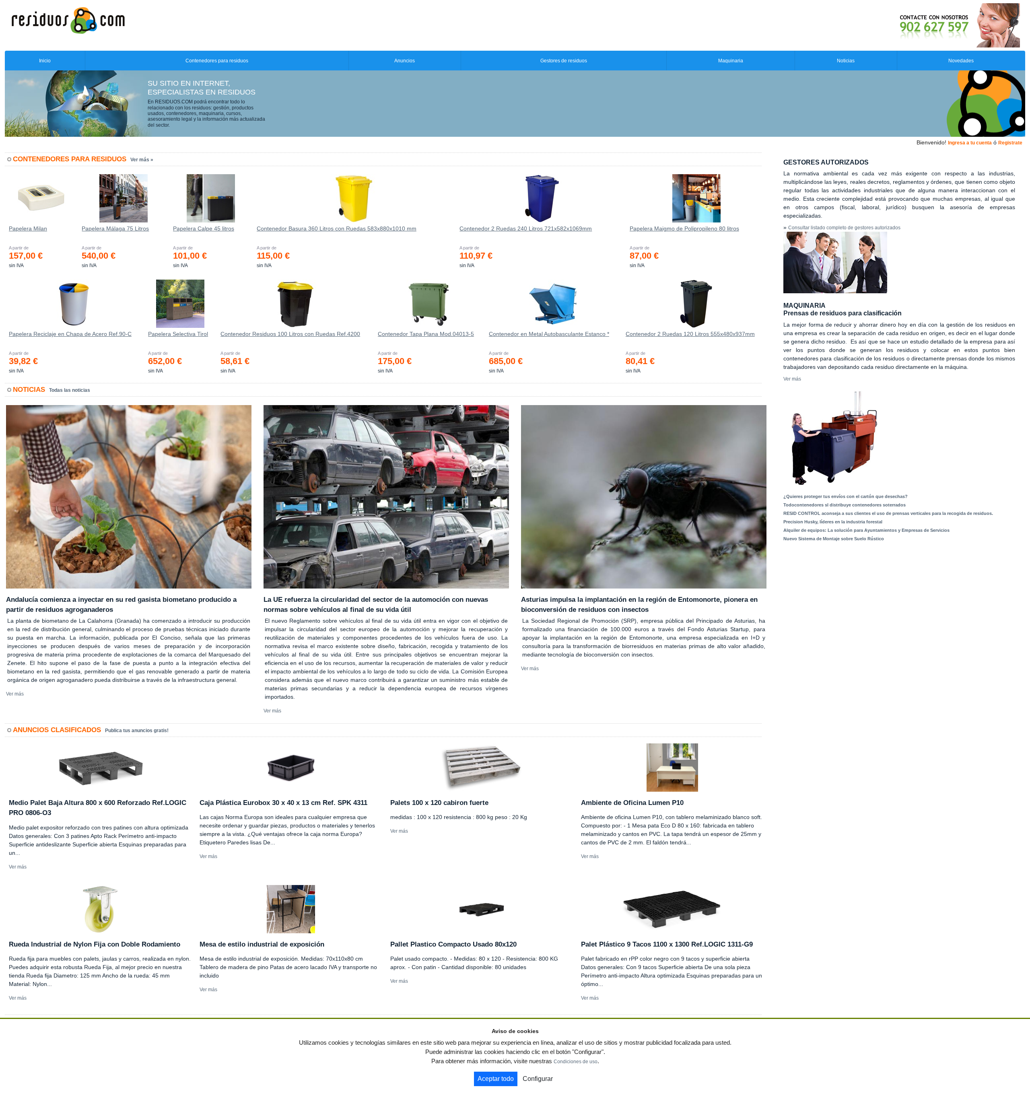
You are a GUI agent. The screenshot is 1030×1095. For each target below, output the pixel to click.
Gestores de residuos (563, 61)
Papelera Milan (28, 228)
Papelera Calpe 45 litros (203, 228)
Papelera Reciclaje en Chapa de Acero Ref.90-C (70, 334)
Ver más (15, 694)
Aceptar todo (496, 1078)
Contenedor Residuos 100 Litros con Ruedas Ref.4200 (290, 334)
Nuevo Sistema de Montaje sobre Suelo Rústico (833, 538)
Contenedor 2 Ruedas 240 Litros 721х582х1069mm (525, 228)
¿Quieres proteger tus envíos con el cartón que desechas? (845, 496)
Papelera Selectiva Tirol (178, 334)
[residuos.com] (68, 20)
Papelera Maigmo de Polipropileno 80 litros (684, 228)
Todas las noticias (69, 390)
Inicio (45, 61)
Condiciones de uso (575, 1061)
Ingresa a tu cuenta (970, 143)
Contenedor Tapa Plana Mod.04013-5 (426, 334)
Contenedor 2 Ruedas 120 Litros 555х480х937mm (690, 334)
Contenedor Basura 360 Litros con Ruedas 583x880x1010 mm (336, 228)
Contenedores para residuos (216, 61)
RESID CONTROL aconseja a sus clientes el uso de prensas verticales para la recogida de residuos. (888, 513)
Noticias (846, 61)
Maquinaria (730, 61)
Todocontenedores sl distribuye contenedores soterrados (844, 504)
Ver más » (141, 160)
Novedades (961, 61)
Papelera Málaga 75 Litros (115, 228)
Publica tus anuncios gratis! (137, 730)
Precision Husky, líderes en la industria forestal (832, 521)
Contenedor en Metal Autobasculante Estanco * (549, 334)
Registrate (1010, 143)
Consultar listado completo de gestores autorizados (844, 228)
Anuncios (404, 61)
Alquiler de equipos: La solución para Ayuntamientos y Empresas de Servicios (866, 530)
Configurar (538, 1078)
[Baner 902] (926, 25)
